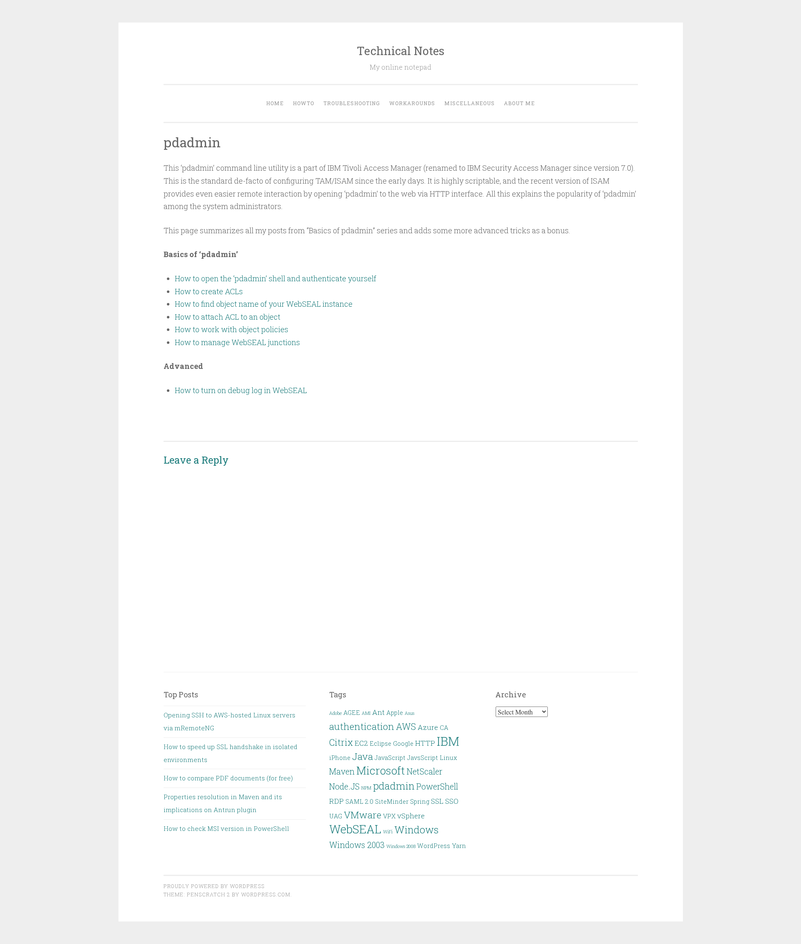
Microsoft (380, 770)
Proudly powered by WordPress (214, 886)
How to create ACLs (209, 291)
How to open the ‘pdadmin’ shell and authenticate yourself (275, 278)
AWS (406, 726)
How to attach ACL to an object (227, 317)
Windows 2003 (357, 845)
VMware (362, 814)
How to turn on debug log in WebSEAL (241, 390)
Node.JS (344, 786)
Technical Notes (400, 50)
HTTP (425, 743)
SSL (437, 801)
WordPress (433, 846)
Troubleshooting (351, 103)
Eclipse (380, 743)
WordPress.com (265, 894)
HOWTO (303, 103)
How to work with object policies (231, 329)
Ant (378, 712)
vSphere (411, 815)
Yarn (459, 846)
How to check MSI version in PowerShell (226, 828)
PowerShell (437, 786)
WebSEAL (355, 829)
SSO (451, 801)
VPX (389, 816)
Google (403, 743)
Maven (342, 771)
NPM (366, 788)
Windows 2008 (401, 846)
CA (444, 728)
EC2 (361, 743)
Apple (394, 713)
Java (362, 756)
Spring (419, 801)
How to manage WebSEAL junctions (237, 342)
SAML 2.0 (359, 801)
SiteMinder (391, 801)
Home (275, 103)
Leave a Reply (196, 460)
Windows (416, 829)
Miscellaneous (469, 103)
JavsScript (422, 758)
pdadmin (394, 785)
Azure (428, 727)
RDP (336, 801)
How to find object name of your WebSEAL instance (264, 304)
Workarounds (412, 103)
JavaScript (390, 758)
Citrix (341, 742)
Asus (409, 713)
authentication (361, 726)
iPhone (339, 758)
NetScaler (424, 771)
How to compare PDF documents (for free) (228, 778)
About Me (519, 103)
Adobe (335, 713)
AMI (366, 713)
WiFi (388, 832)
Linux (448, 758)
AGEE (351, 713)
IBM (448, 741)
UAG (335, 816)
